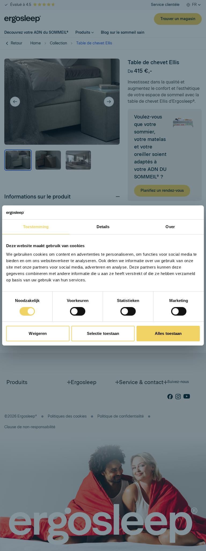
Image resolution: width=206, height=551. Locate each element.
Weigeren (38, 333)
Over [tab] (170, 226)
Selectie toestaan (103, 333)
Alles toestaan (168, 333)
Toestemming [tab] (36, 226)
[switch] (77, 311)
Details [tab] (103, 226)
